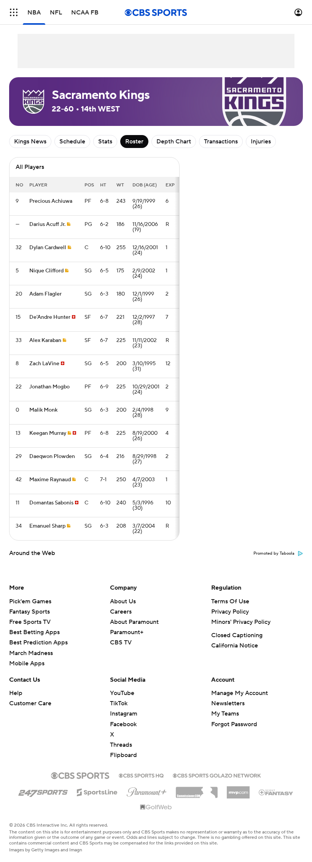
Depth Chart (173, 141)
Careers (121, 611)
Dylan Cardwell (47, 247)
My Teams (225, 713)
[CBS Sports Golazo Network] (217, 775)
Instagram (123, 713)
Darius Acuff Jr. (47, 224)
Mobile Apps (27, 663)
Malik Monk (43, 410)
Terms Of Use (230, 601)
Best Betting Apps (34, 632)
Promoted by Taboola (273, 553)
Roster (134, 141)
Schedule (72, 141)
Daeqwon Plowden (52, 456)
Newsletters (228, 703)
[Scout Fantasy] (276, 792)
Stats (105, 141)
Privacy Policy (230, 611)
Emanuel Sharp (47, 526)
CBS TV (121, 642)
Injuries (261, 141)
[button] (14, 12)
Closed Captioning (237, 635)
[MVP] (238, 789)
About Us (123, 601)
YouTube (122, 693)
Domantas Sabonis (51, 502)
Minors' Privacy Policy (241, 622)
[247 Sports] (43, 791)
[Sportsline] (97, 791)
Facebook (123, 724)
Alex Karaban (45, 340)
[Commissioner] (197, 790)
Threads (121, 745)
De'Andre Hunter (49, 317)
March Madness (31, 653)
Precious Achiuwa (50, 201)
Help (15, 693)
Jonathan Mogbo (49, 386)
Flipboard (123, 755)
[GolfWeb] (156, 807)
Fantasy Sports (29, 611)
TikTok (118, 703)
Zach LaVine (44, 363)
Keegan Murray (47, 433)
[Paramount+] (147, 790)
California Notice (234, 645)
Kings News (30, 141)
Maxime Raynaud (50, 479)
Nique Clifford (46, 270)
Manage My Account (239, 693)
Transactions (221, 141)
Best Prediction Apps (38, 642)
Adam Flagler (45, 294)
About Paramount (134, 622)
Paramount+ (126, 632)
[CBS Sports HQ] (141, 775)
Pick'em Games (30, 601)
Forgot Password (234, 724)
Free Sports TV (30, 622)
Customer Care (30, 703)
